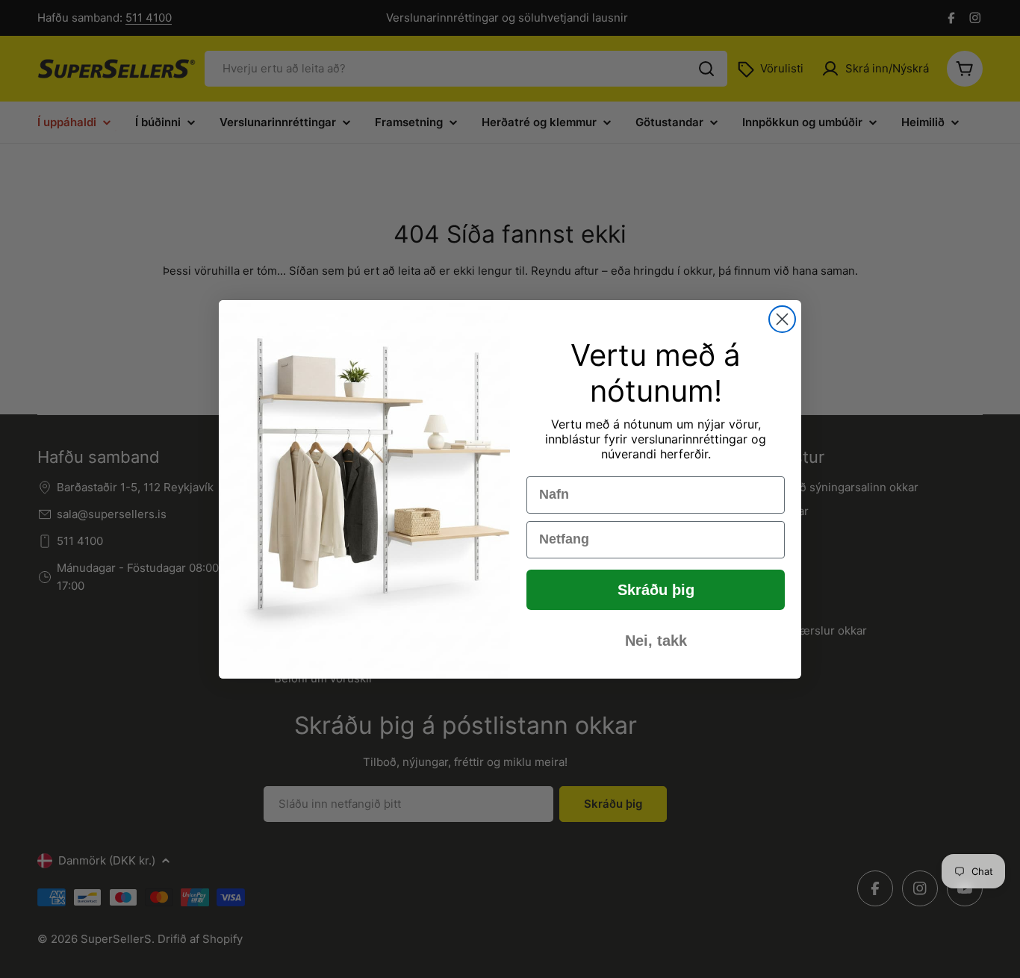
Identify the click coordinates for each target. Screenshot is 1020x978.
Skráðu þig (656, 590)
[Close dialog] (782, 319)
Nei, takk (656, 640)
